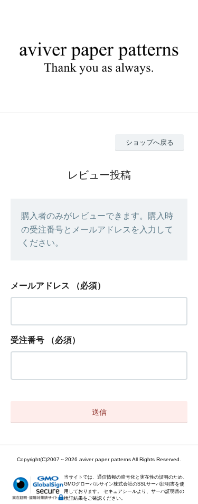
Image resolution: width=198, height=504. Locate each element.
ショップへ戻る (150, 142)
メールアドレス (40, 285)
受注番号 (27, 339)
